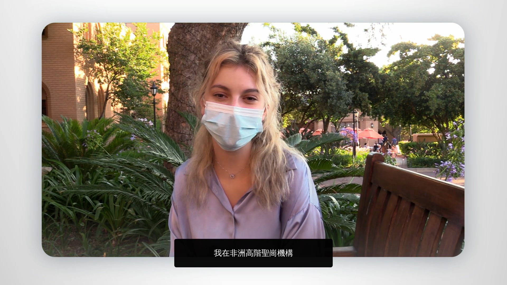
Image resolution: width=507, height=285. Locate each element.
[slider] (264, 279)
